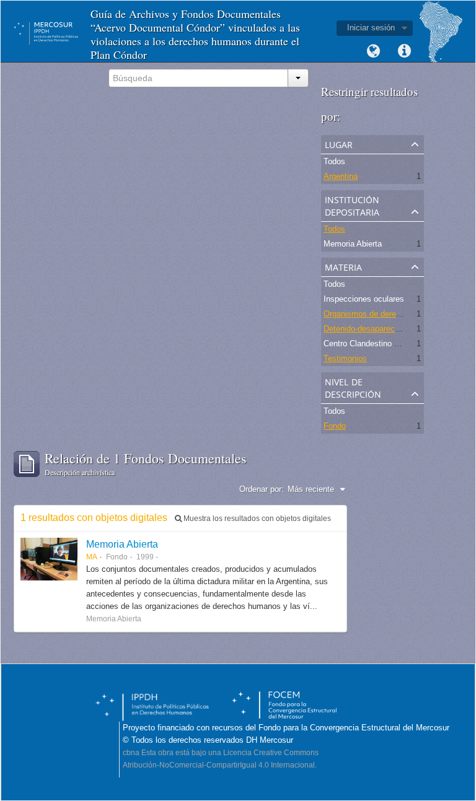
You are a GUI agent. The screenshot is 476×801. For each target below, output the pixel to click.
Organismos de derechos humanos (386, 313)
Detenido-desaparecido (364, 328)
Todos (334, 161)
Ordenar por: (261, 489)
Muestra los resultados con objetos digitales (256, 518)
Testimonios (345, 358)
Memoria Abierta (353, 243)
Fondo (335, 426)
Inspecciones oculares (364, 299)
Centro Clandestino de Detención (382, 343)
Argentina (341, 176)
